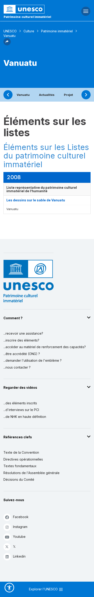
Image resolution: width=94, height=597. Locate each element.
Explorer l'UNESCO (44, 589)
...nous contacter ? (17, 367)
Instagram (20, 527)
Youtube (19, 537)
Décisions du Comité (18, 479)
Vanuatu (23, 95)
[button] (7, 44)
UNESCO (10, 31)
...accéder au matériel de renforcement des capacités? (44, 347)
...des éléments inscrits (20, 403)
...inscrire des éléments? (21, 340)
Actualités (47, 95)
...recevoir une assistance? (23, 333)
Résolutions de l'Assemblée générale (31, 473)
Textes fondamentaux (20, 466)
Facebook (21, 517)
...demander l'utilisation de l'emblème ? (32, 360)
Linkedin (19, 556)
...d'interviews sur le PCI (21, 410)
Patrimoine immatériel (57, 31)
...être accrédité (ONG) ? (21, 354)
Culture (29, 31)
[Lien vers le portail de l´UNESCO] (31, 9)
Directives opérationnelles (23, 459)
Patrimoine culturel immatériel (27, 17)
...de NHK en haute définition (24, 417)
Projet (68, 95)
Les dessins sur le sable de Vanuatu (35, 200)
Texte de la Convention (21, 452)
